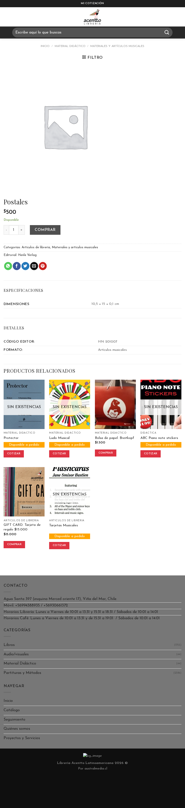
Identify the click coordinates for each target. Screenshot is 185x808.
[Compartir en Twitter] (25, 266)
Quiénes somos (17, 729)
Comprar (45, 230)
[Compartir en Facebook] (17, 266)
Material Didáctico (70, 46)
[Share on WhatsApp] (8, 266)
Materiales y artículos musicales (117, 46)
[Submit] (167, 32)
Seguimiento (14, 720)
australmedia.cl (96, 768)
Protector (11, 438)
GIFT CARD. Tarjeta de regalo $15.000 (22, 527)
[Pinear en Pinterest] (43, 266)
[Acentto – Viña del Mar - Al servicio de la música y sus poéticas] (92, 16)
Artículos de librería (36, 247)
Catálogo (12, 710)
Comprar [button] (106, 452)
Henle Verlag (27, 255)
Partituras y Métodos (22, 673)
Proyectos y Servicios (22, 738)
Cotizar (13, 453)
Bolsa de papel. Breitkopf (114, 438)
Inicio (45, 46)
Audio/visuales (16, 654)
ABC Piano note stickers (159, 438)
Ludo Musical (59, 438)
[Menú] (8, 17)
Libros (9, 645)
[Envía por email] (34, 266)
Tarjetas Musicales (63, 525)
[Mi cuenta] (179, 17)
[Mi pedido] (167, 17)
